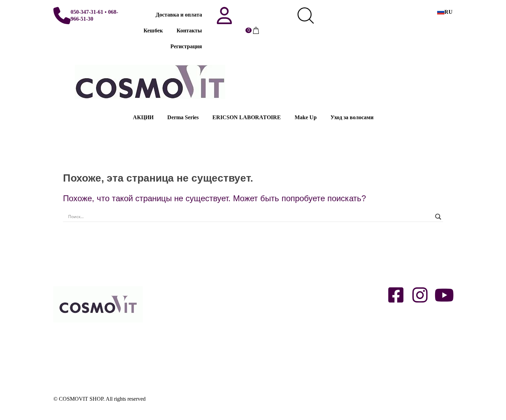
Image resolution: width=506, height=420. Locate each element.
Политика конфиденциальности (191, 363)
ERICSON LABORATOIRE (246, 117)
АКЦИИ (143, 117)
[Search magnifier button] (438, 217)
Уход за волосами (351, 117)
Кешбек (153, 30)
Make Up (306, 117)
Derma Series (183, 117)
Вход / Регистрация (176, 287)
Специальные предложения (288, 350)
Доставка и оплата (179, 15)
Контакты (189, 30)
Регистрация (186, 46)
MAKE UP (269, 318)
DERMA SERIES (276, 287)
